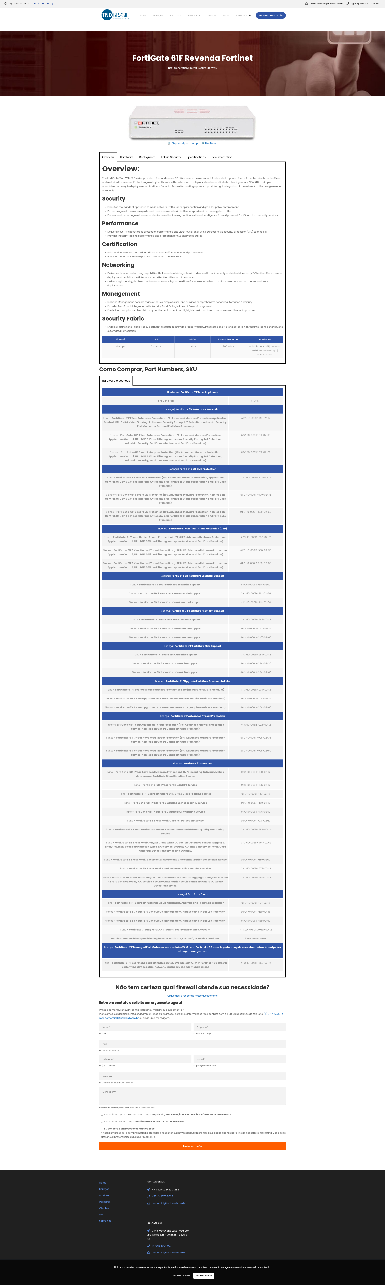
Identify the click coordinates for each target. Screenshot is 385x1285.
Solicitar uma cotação (270, 15)
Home (143, 15)
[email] (34, 3)
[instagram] (52, 3)
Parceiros (194, 15)
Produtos (176, 15)
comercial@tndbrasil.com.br (329, 3)
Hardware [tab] (126, 157)
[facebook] (39, 3)
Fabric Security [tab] (171, 157)
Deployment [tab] (147, 157)
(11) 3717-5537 (271, 1014)
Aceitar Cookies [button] (204, 1275)
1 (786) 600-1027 (162, 1246)
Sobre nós (241, 15)
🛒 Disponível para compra (184, 143)
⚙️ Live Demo (209, 143)
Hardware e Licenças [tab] (116, 381)
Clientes (211, 15)
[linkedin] (43, 3)
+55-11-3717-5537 (372, 3)
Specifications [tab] (196, 157)
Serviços (158, 15)
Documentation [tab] (221, 157)
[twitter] (48, 3)
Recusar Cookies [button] (181, 1275)
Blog (226, 15)
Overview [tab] (108, 157)
